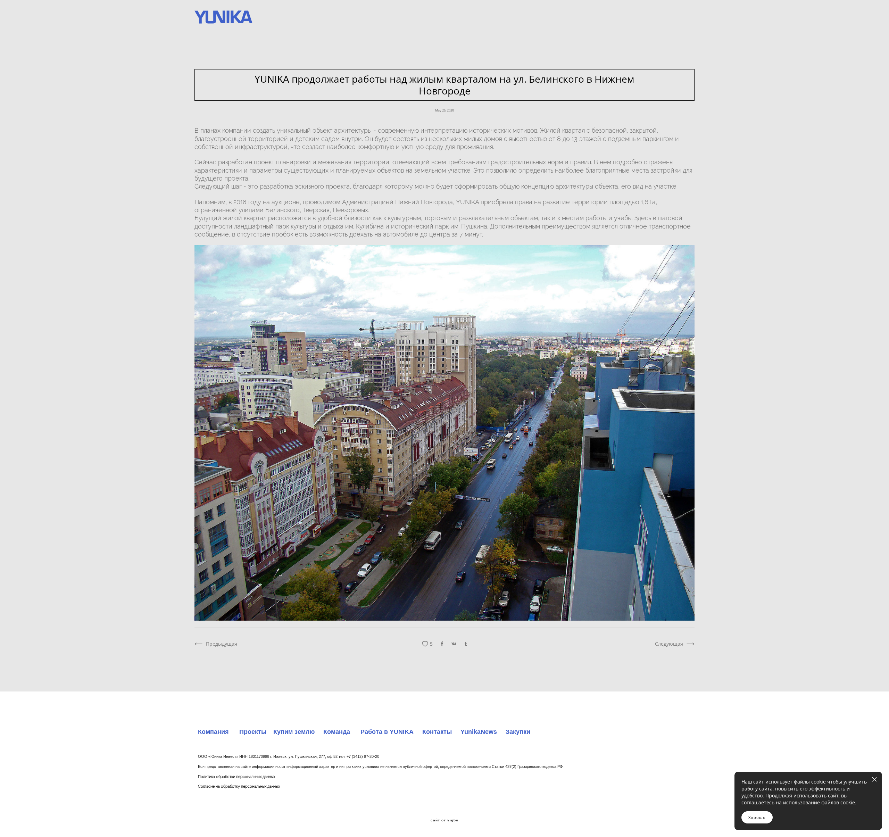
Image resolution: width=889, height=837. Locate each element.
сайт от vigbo (444, 820)
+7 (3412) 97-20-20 (363, 756)
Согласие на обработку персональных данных (239, 786)
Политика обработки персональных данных (236, 776)
